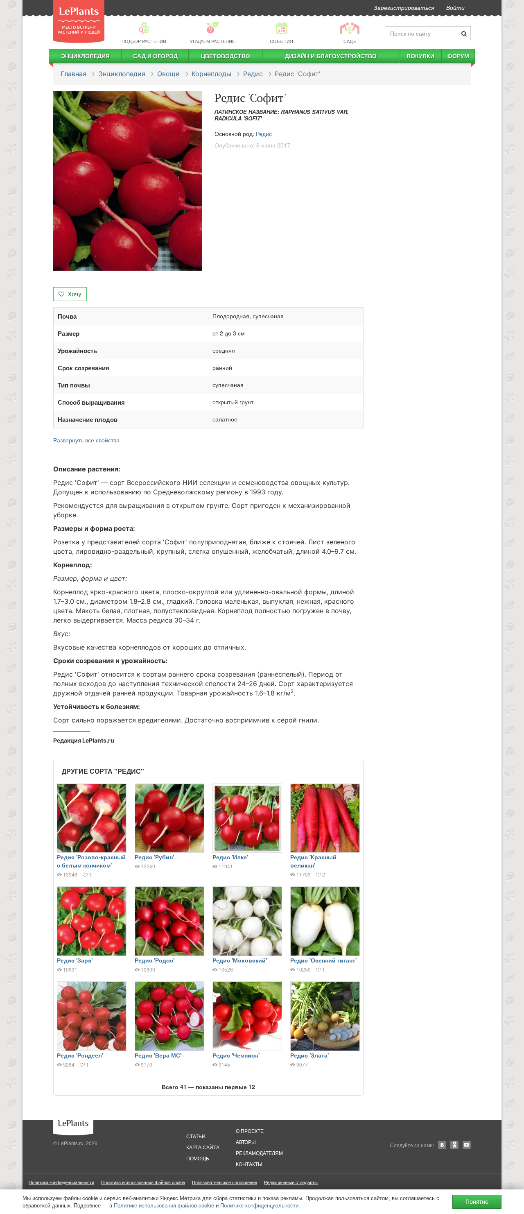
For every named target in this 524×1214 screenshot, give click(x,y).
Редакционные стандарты (291, 1182)
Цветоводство (225, 56)
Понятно (476, 1201)
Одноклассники (454, 1145)
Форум (458, 56)
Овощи (168, 74)
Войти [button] (455, 7)
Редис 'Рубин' (154, 857)
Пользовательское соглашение (224, 1182)
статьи (196, 1135)
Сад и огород (155, 56)
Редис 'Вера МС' (158, 1055)
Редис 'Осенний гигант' (323, 960)
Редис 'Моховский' (239, 960)
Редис (253, 74)
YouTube (467, 1145)
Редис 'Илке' (230, 857)
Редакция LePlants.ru (83, 740)
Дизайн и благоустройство (331, 56)
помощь (197, 1158)
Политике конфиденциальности (259, 1205)
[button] (127, 181)
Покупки (420, 56)
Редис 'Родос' (154, 960)
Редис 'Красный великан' (313, 861)
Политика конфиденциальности (61, 1182)
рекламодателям (259, 1152)
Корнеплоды (211, 74)
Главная (73, 74)
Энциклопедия (85, 56)
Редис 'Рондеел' (80, 1055)
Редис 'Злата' (309, 1055)
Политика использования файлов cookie (143, 1182)
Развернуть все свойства (86, 440)
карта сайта (202, 1147)
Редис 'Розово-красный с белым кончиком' (91, 861)
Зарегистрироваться (404, 7)
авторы (246, 1141)
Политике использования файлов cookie (164, 1205)
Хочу (73, 293)
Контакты (249, 1163)
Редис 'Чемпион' (236, 1055)
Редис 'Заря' (75, 960)
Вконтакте (442, 1145)
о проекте (250, 1130)
